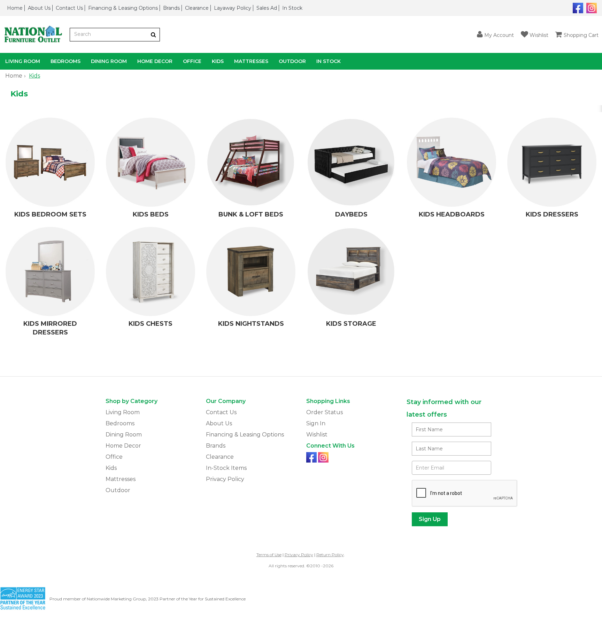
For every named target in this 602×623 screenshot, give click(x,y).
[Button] (153, 34)
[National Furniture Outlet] (35, 35)
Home (15, 8)
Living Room (22, 61)
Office (192, 61)
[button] (495, 34)
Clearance (197, 8)
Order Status (324, 412)
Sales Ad (266, 8)
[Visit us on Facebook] (577, 7)
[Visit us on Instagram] (591, 7)
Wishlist (316, 434)
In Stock (292, 8)
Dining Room (109, 61)
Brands (171, 8)
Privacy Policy (225, 479)
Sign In (315, 423)
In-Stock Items (226, 468)
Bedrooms (65, 61)
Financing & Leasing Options (123, 8)
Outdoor (292, 61)
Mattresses (251, 61)
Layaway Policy (232, 8)
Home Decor (154, 61)
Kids (218, 61)
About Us (39, 8)
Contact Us (69, 8)
